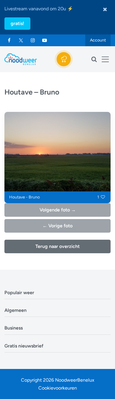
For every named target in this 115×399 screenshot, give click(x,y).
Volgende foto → (58, 210)
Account (98, 40)
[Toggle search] (94, 59)
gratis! (17, 23)
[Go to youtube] (44, 40)
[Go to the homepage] (20, 59)
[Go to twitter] (21, 40)
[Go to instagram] (33, 40)
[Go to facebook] (9, 40)
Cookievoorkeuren (57, 388)
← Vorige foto (57, 226)
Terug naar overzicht (57, 246)
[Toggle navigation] (105, 59)
